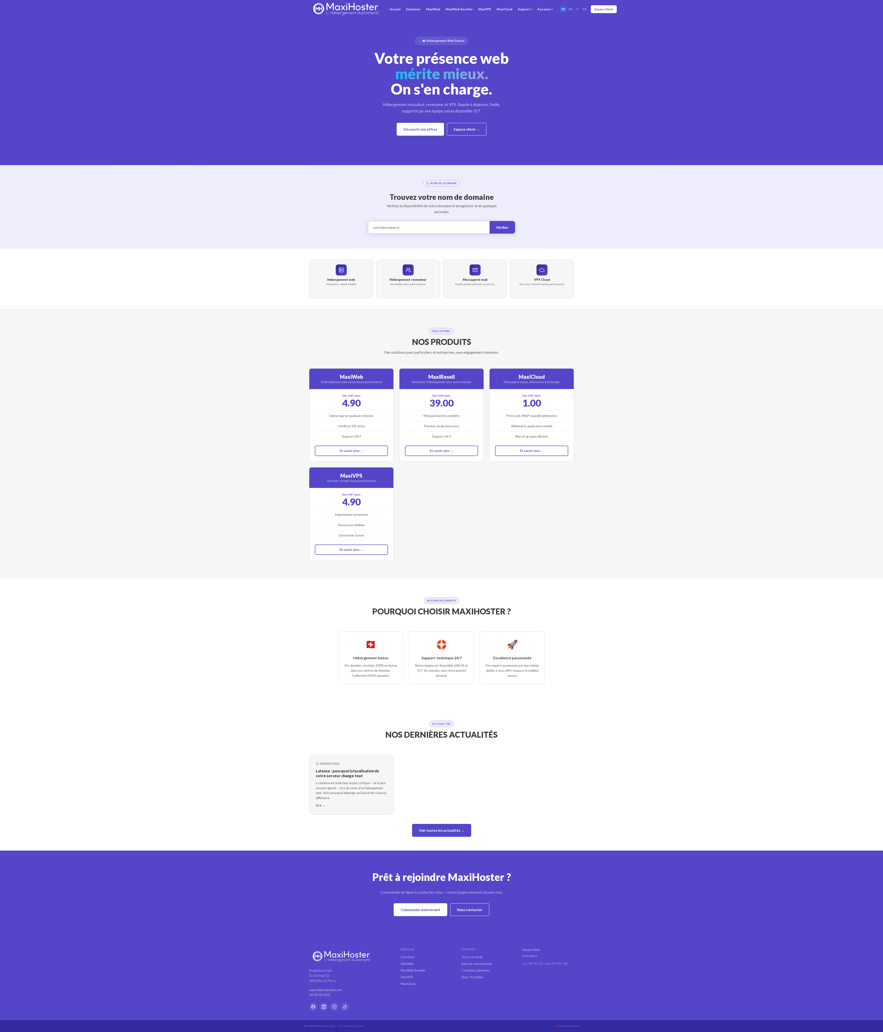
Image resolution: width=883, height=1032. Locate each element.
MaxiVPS (484, 9)
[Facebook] (313, 1007)
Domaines (413, 9)
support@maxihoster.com (325, 990)
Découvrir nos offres (420, 129)
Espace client (603, 9)
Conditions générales (476, 970)
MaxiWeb (433, 9)
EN (584, 9)
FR (563, 9)
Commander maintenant (420, 910)
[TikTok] (345, 1007)
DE (570, 9)
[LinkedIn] (324, 1007)
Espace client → (467, 129)
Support (525, 9)
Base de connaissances (477, 964)
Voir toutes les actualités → (441, 830)
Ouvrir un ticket (472, 957)
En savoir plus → (351, 451)
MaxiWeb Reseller (459, 9)
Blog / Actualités (472, 977)
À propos (545, 9)
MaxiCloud (504, 9)
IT (577, 9)
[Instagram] (334, 1007)
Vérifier (502, 227)
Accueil (395, 9)
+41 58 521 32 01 (319, 995)
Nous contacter (469, 910)
